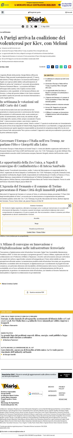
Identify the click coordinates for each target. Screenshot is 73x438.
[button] (70, 206)
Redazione (63, 399)
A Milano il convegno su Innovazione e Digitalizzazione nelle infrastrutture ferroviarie (56, 114)
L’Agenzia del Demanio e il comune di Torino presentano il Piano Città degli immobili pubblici (57, 100)
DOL (16, 405)
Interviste (51, 391)
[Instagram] (27, 26)
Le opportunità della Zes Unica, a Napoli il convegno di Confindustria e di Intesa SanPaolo (56, 93)
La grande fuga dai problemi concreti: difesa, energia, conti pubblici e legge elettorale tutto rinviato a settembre (34, 336)
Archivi (51, 387)
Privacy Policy (40, 232)
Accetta (36, 218)
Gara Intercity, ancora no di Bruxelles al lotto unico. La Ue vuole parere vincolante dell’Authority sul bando (32, 351)
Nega (36, 224)
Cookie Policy (31, 232)
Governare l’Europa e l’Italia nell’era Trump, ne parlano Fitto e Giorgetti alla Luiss (56, 86)
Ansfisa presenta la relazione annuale (57, 105)
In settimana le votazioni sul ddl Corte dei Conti (57, 80)
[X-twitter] (31, 26)
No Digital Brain (14, 403)
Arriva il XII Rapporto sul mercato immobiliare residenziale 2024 (56, 108)
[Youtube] (36, 26)
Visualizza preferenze (36, 229)
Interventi (51, 396)
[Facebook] (23, 26)
